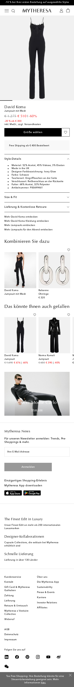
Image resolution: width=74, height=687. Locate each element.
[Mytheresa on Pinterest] (27, 657)
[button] (32, 132)
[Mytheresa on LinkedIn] (6, 657)
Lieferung (9, 601)
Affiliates (42, 608)
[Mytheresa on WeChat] (6, 666)
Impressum (10, 640)
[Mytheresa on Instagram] (38, 657)
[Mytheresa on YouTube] (48, 657)
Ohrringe (44, 294)
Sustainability (44, 587)
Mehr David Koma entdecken (21, 217)
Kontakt (8, 582)
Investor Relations (47, 603)
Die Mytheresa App (48, 582)
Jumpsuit (9, 359)
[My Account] (61, 10)
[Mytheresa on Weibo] (59, 657)
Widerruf (9, 619)
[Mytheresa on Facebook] (17, 657)
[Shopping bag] (68, 10)
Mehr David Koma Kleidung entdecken (26, 221)
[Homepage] (37, 10)
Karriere (41, 597)
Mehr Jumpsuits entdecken (19, 225)
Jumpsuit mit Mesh (15, 294)
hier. (43, 682)
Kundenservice (12, 577)
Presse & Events (46, 592)
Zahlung (9, 596)
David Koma (15, 107)
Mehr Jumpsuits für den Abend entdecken (28, 230)
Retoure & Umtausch (16, 606)
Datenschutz (11, 634)
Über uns (42, 577)
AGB (7, 629)
